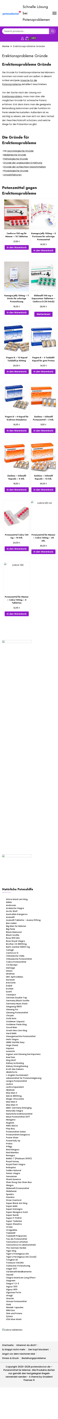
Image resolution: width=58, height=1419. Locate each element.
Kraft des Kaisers (15, 1069)
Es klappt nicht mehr (13, 1349)
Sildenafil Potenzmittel (17, 1188)
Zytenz (9, 1316)
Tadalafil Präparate (16, 1236)
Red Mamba (12, 1152)
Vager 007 (11, 1268)
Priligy (9, 1146)
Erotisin (9, 988)
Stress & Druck (10, 1358)
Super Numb (12, 1215)
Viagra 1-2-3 (12, 1283)
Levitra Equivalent (15, 1087)
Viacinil (9, 1274)
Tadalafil (10, 1233)
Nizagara (10, 1119)
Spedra (10, 1194)
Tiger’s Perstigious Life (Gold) (21, 1256)
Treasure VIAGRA (15, 1262)
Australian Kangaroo (17, 914)
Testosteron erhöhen (17, 1242)
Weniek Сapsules (14, 1307)
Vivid (8, 1304)
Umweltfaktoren (12, 174)
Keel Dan (10, 1057)
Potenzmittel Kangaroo (18, 1134)
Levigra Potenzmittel (16, 1081)
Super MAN (11, 1206)
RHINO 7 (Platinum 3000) (19, 1158)
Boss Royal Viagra (15, 941)
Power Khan (12, 1137)
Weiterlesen (43, 314)
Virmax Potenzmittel (16, 1301)
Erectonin (11, 982)
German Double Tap (16, 997)
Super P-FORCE (14, 1218)
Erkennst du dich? (26, 1345)
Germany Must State (16, 1003)
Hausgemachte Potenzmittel (20, 1036)
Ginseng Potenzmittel (17, 1012)
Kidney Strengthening (17, 1066)
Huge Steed (12, 1045)
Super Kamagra (14, 1209)
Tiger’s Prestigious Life (17, 1253)
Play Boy (10, 1128)
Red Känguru (12, 1149)
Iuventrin (10, 1051)
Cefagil (10, 950)
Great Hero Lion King (16, 1030)
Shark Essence (13, 1179)
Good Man (11, 1027)
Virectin (10, 1298)
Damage (10, 967)
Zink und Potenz (14, 1313)
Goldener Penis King (16, 1024)
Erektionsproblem (12, 96)
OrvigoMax (11, 1230)
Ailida (9, 902)
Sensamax (11, 1176)
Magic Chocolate (15, 1098)
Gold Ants (11, 1018)
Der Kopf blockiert (38, 1349)
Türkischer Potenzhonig (18, 1265)
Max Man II (11, 1092)
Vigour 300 (11, 1286)
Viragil (9, 1295)
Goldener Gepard (15, 1021)
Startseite (8, 1345)
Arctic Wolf (11, 911)
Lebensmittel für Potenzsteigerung (23, 1078)
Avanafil (10, 917)
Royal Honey (12, 1161)
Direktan (10, 973)
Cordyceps (11, 964)
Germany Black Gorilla (17, 1000)
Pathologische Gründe (15, 158)
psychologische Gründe (20, 151)
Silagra (9, 1185)
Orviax (9, 1227)
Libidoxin (10, 1090)
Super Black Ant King (16, 1203)
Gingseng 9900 (14, 1006)
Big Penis (10, 929)
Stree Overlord (13, 1200)
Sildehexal (11, 1191)
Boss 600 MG (13, 938)
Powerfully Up (13, 1140)
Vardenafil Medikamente (19, 1271)
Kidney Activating (15, 1063)
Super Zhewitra (14, 1224)
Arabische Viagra (15, 908)
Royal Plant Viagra (15, 1164)
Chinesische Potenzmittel (19, 959)
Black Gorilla (12, 935)
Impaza (10, 1048)
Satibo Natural (13, 1170)
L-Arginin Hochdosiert (17, 1075)
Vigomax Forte (13, 1292)
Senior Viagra (13, 1173)
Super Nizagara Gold (17, 1212)
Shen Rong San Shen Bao (19, 1182)
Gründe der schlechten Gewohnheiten (24, 166)
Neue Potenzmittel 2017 (18, 1116)
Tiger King (11, 1250)
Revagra (10, 1155)
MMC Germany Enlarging (19, 1107)
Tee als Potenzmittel (16, 1239)
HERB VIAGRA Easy (15, 1042)
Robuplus (11, 1167)
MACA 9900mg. (14, 1096)
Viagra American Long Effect (20, 1277)
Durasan (10, 979)
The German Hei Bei (16, 1248)
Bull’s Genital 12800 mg (18, 947)
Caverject (11, 994)
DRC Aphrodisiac (14, 976)
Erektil (9, 985)
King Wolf (11, 1060)
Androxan (11, 905)
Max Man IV (12, 1104)
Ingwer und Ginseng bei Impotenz (23, 1054)
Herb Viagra (12, 1039)
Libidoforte (11, 1072)
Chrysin (10, 1015)
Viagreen (10, 1280)
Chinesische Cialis (15, 955)
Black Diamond (14, 932)
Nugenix (10, 1122)
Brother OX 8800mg (16, 944)
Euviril (9, 991)
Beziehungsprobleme (34, 1358)
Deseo (9, 970)
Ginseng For (12, 1009)
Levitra (9, 1084)
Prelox (9, 1143)
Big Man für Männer (16, 926)
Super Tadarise (14, 1221)
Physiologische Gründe (15, 170)
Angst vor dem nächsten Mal (18, 1353)
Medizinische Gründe (14, 154)
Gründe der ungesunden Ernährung (22, 162)
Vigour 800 (11, 1289)
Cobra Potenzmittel (16, 961)
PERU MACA (12, 1125)
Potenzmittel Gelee (16, 1131)
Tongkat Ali (12, 1259)
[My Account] (22, 38)
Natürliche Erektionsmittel (19, 1113)
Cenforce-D (12, 953)
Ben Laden (11, 923)
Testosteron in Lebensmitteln (21, 1244)
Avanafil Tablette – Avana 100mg (23, 920)
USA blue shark (14, 1319)
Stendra (10, 1197)
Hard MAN (11, 1033)
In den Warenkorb (17, 247)
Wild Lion (10, 1310)
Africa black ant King (17, 899)
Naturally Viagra (14, 1110)
